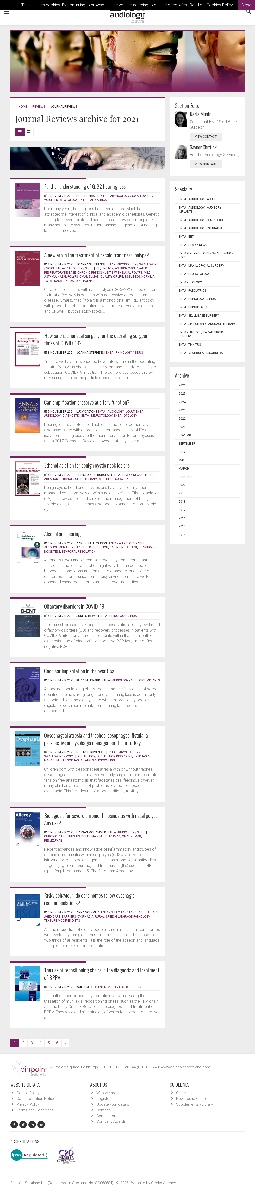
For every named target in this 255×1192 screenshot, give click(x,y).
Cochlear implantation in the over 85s (79, 671)
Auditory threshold (75, 547)
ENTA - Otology (65, 200)
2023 (182, 410)
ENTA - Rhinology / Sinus (74, 268)
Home (23, 106)
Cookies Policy (220, 5)
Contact (103, 1110)
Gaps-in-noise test (123, 547)
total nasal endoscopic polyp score (73, 281)
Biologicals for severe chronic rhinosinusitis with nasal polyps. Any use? (101, 819)
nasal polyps (68, 276)
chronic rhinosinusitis (62, 836)
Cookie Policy (28, 1093)
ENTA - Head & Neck (127, 475)
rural (99, 916)
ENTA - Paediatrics (93, 200)
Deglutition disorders (114, 756)
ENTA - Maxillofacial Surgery (201, 265)
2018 (182, 501)
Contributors (106, 1116)
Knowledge (107, 760)
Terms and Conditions (35, 1110)
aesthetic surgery (113, 479)
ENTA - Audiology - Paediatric (201, 228)
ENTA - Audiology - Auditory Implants (131, 680)
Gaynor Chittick (203, 147)
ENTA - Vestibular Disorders (120, 987)
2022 (182, 418)
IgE (98, 268)
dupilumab (89, 836)
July (182, 452)
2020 (182, 485)
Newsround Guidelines (195, 1098)
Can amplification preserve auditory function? (86, 402)
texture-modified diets (62, 920)
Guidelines (184, 1093)
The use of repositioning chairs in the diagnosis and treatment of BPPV (101, 973)
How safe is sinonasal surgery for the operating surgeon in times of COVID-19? (98, 339)
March (184, 468)
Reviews (38, 106)
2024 (182, 402)
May (182, 460)
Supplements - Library (194, 1104)
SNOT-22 (107, 268)
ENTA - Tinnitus (190, 344)
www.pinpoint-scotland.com (186, 1067)
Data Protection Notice (36, 1098)
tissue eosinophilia (139, 276)
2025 (182, 393)
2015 (182, 526)
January (185, 477)
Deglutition (86, 756)
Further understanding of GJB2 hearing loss (85, 186)
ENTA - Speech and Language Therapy (129, 912)
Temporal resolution (79, 551)
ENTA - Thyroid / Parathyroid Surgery (201, 334)
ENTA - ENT (186, 236)
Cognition (100, 547)
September (187, 443)
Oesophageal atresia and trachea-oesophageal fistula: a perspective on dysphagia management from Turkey (96, 738)
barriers (69, 916)
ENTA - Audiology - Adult (116, 411)
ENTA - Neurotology (96, 415)
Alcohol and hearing (62, 534)
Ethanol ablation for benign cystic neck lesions (87, 465)
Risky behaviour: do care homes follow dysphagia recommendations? (89, 899)
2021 (182, 427)
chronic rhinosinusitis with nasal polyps (109, 272)
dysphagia (85, 916)
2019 (182, 493)
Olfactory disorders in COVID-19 (74, 606)
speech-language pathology (128, 916)
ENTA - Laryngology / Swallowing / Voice (206, 255)
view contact (206, 136)
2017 (182, 510)
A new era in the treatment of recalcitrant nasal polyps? (96, 255)
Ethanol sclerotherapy (78, 479)
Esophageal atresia (81, 760)
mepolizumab (109, 836)
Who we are (106, 1093)
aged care (52, 916)
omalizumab (89, 276)
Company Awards (111, 1121)
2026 (182, 385)
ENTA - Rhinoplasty (193, 307)
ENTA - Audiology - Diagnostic (201, 220)
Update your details (112, 1104)
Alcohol (51, 547)
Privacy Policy (28, 1104)
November (187, 435)
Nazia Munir (200, 114)
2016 (182, 518)
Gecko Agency (163, 1183)
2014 (182, 535)
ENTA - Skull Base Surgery (199, 315)
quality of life (111, 276)
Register (103, 1098)
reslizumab (53, 840)
